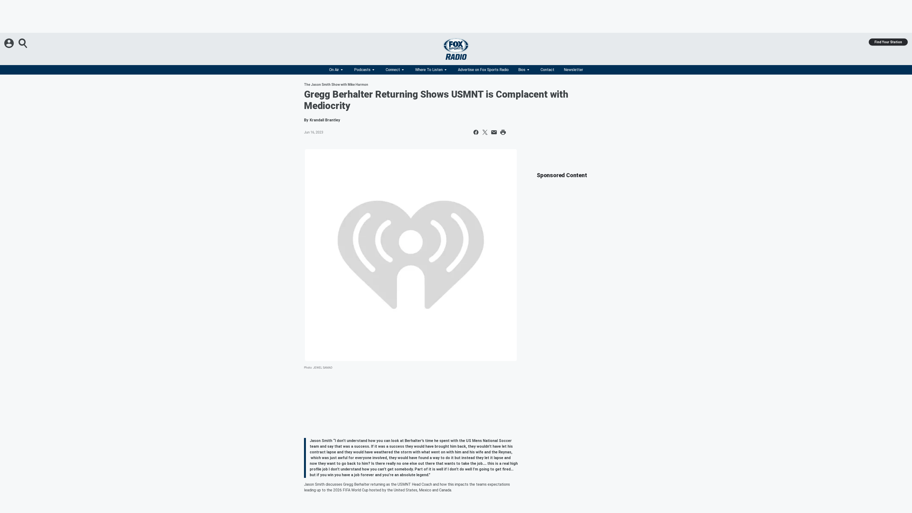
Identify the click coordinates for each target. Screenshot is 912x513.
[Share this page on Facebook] (476, 132)
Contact (547, 69)
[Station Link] (456, 49)
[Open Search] (23, 43)
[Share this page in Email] (494, 132)
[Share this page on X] (485, 132)
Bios (521, 69)
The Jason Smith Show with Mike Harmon (336, 84)
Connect (393, 69)
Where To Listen (429, 69)
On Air (334, 69)
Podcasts (362, 69)
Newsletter (573, 69)
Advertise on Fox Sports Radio (483, 69)
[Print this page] (503, 132)
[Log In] (9, 43)
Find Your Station (888, 42)
